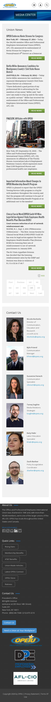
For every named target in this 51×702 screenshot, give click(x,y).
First (11, 282)
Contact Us (9, 622)
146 (38, 287)
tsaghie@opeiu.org (35, 413)
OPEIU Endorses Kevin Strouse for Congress (24, 36)
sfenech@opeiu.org (35, 385)
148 (17, 293)
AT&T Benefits (11, 559)
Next (32, 293)
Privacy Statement (32, 694)
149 (24, 293)
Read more (36, 58)
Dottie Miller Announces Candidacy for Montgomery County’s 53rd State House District (23, 69)
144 (24, 287)
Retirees (8, 584)
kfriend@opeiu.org (35, 356)
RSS (43, 275)
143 (17, 287)
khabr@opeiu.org (34, 442)
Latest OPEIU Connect (14, 571)
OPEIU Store (10, 578)
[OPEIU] (10, 5)
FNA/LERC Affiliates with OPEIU (19, 118)
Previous (21, 282)
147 (10, 293)
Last (40, 293)
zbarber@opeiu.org (35, 470)
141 (37, 282)
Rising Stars (10, 546)
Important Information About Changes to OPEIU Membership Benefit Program (23, 182)
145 (31, 287)
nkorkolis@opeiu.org (36, 336)
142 (10, 287)
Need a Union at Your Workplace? (19, 630)
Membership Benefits (14, 553)
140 (30, 282)
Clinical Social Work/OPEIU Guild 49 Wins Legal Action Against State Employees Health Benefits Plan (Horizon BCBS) (25, 217)
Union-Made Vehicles (14, 565)
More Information (9, 527)
